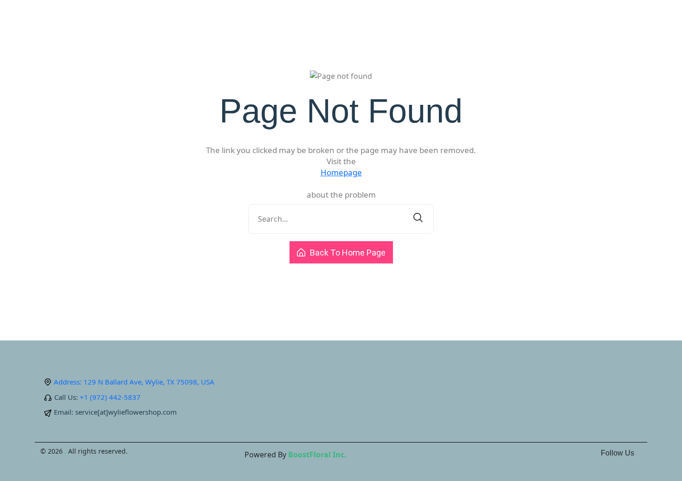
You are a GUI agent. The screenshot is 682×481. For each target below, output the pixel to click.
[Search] (418, 219)
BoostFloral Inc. (317, 454)
